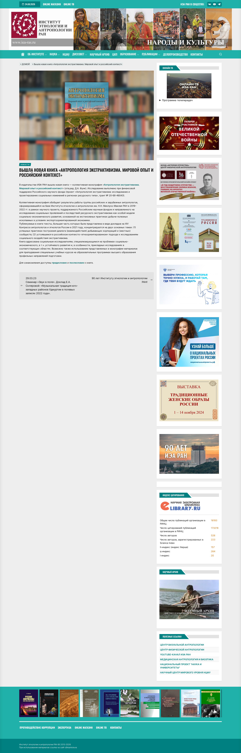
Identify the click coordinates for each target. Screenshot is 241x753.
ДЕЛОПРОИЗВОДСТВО (175, 54)
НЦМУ (66, 54)
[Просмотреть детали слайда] (28, 703)
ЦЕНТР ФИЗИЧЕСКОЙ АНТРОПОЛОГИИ (182, 649)
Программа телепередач (177, 100)
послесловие (76, 262)
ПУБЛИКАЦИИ (149, 54)
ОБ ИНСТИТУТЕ (36, 54)
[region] (120, 703)
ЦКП (114, 54)
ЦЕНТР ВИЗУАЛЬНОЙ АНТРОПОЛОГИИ (182, 644)
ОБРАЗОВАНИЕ (128, 54)
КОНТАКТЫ (197, 54)
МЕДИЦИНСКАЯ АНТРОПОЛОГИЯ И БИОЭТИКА (186, 659)
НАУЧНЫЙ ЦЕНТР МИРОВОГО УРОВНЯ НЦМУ (185, 672)
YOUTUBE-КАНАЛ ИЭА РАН (175, 654)
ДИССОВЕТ (78, 54)
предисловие (59, 262)
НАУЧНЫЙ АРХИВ (99, 54)
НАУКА (53, 54)
